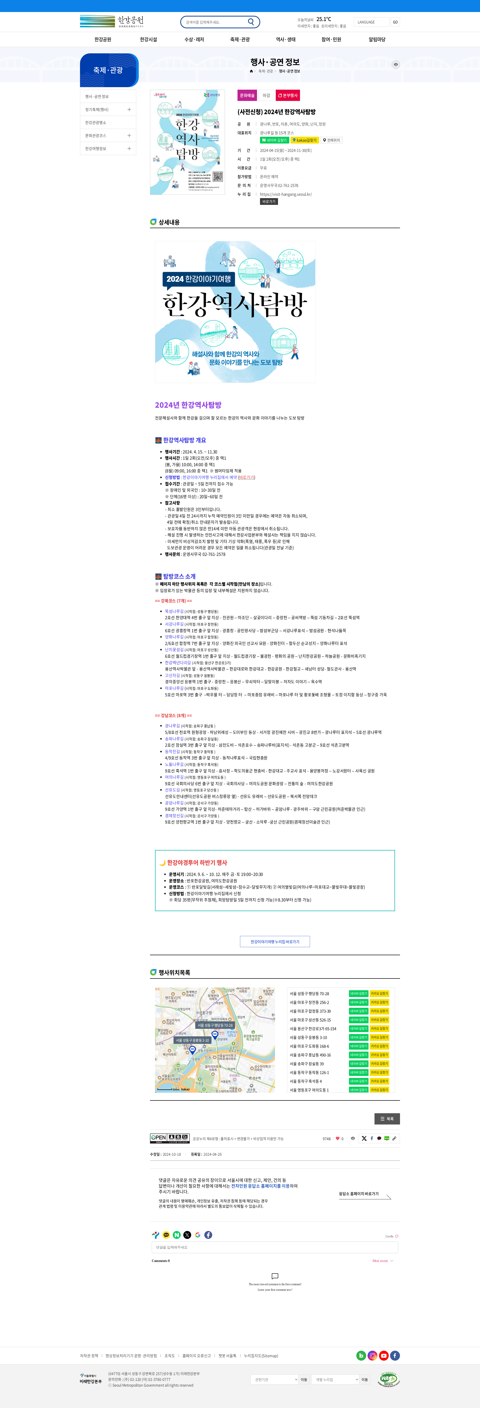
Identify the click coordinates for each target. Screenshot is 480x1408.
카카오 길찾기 (379, 993)
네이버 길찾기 (277, 140)
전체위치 (333, 140)
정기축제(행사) (96, 109)
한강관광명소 (95, 122)
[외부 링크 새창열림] (186, 1089)
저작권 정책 (89, 1355)
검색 (250, 22)
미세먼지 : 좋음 (308, 25)
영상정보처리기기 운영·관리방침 (131, 1355)
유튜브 (384, 1356)
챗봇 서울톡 (227, 1355)
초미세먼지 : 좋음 (333, 25)
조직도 (169, 1355)
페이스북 (371, 1138)
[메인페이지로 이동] (111, 22)
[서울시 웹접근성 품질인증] (389, 1379)
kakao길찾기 (306, 140)
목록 (390, 1118)
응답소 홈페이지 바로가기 (359, 1193)
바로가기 (269, 201)
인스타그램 (373, 1356)
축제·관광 (265, 70)
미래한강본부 (253, 71)
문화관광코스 (95, 135)
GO (395, 22)
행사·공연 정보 (97, 96)
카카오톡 (379, 1138)
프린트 (396, 64)
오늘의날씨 (306, 19)
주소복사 (394, 1138)
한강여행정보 (95, 148)
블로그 (386, 1138)
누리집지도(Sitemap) (261, 1355)
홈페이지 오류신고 (196, 1355)
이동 (304, 1379)
